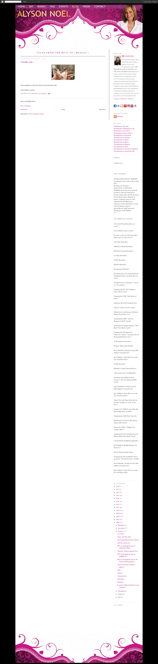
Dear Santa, (120, 579)
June (119, 597)
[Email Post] (48, 93)
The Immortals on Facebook (122, 135)
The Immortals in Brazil (121, 142)
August (120, 594)
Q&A (119, 570)
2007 (118, 519)
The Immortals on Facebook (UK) (124, 151)
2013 (118, 501)
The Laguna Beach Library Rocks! (128, 540)
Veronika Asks (121, 576)
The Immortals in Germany (122, 137)
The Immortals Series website (123, 133)
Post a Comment (26, 106)
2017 (118, 489)
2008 (118, 516)
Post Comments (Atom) (36, 114)
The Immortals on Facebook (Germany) (126, 149)
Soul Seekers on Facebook (122, 131)
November (121, 528)
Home (63, 109)
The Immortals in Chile (121, 147)
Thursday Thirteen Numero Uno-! (127, 551)
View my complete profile (124, 99)
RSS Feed (120, 116)
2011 (118, 507)
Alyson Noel (129, 56)
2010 (118, 510)
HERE (26, 90)
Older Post (102, 109)
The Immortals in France (121, 140)
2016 (118, 492)
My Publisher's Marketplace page (124, 128)
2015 (118, 495)
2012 (118, 504)
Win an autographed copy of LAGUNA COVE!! (126, 547)
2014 (118, 498)
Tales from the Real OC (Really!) (63, 52)
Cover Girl (120, 534)
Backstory (120, 582)
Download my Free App (121, 126)
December (121, 525)
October (120, 531)
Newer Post (24, 109)
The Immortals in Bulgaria (122, 144)
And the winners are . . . (124, 543)
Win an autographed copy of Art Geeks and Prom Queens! (127, 560)
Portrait (119, 573)
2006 (118, 522)
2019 (118, 486)
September (121, 591)
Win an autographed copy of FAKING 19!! (126, 555)
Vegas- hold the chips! (124, 537)
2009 (118, 513)
